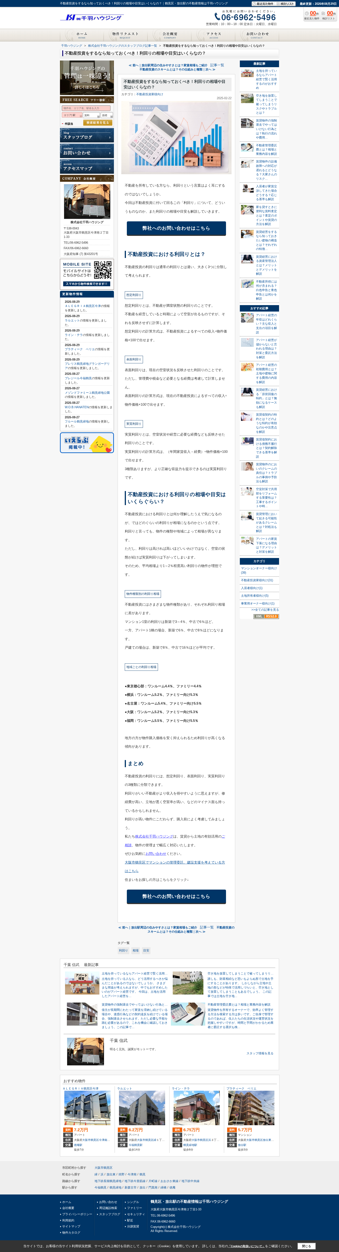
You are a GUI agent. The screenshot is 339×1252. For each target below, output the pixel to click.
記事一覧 (217, 65)
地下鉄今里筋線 (135, 1181)
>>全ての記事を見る (265, 609)
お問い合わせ (156, 854)
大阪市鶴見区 (90, 1140)
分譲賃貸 (133, 1226)
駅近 (130, 1220)
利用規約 (68, 1220)
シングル (133, 1202)
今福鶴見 (101, 1187)
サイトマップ (71, 1226)
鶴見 (143, 1174)
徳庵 (172, 1187)
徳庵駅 (78, 1145)
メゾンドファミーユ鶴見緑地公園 (87, 392)
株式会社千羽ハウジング (154, 836)
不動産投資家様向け (149, 94)
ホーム (66, 1202)
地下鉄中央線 (190, 1181)
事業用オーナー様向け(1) (257, 603)
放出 (143, 1187)
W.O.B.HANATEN (77, 407)
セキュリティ (136, 1214)
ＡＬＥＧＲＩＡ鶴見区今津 (83, 306)
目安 (146, 950)
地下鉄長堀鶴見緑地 (108, 1181)
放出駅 (242, 1145)
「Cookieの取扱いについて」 (246, 1246)
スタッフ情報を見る (260, 1053)
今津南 (103, 1140)
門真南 (153, 1187)
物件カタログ (71, 1232)
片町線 (153, 1181)
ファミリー (134, 1208)
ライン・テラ (74, 335)
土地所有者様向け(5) (254, 595)
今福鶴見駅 (136, 1145)
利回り (123, 950)
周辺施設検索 (108, 1208)
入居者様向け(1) (251, 588)
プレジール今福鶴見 (78, 378)
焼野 (122, 1174)
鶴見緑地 (116, 1187)
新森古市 (131, 1187)
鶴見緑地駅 (190, 1145)
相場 (136, 950)
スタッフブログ (109, 1214)
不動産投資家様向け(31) (257, 580)
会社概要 (68, 1208)
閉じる (306, 1246)
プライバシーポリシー (77, 1214)
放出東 (267, 1140)
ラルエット (72, 320)
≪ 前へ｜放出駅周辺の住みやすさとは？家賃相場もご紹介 (168, 65)
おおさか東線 (169, 1181)
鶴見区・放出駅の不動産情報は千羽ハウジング (189, 1201)
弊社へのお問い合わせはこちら (176, 228)
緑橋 (164, 1187)
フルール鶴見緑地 (77, 421)
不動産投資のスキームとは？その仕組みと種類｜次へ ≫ (177, 69)
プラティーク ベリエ (80, 349)
